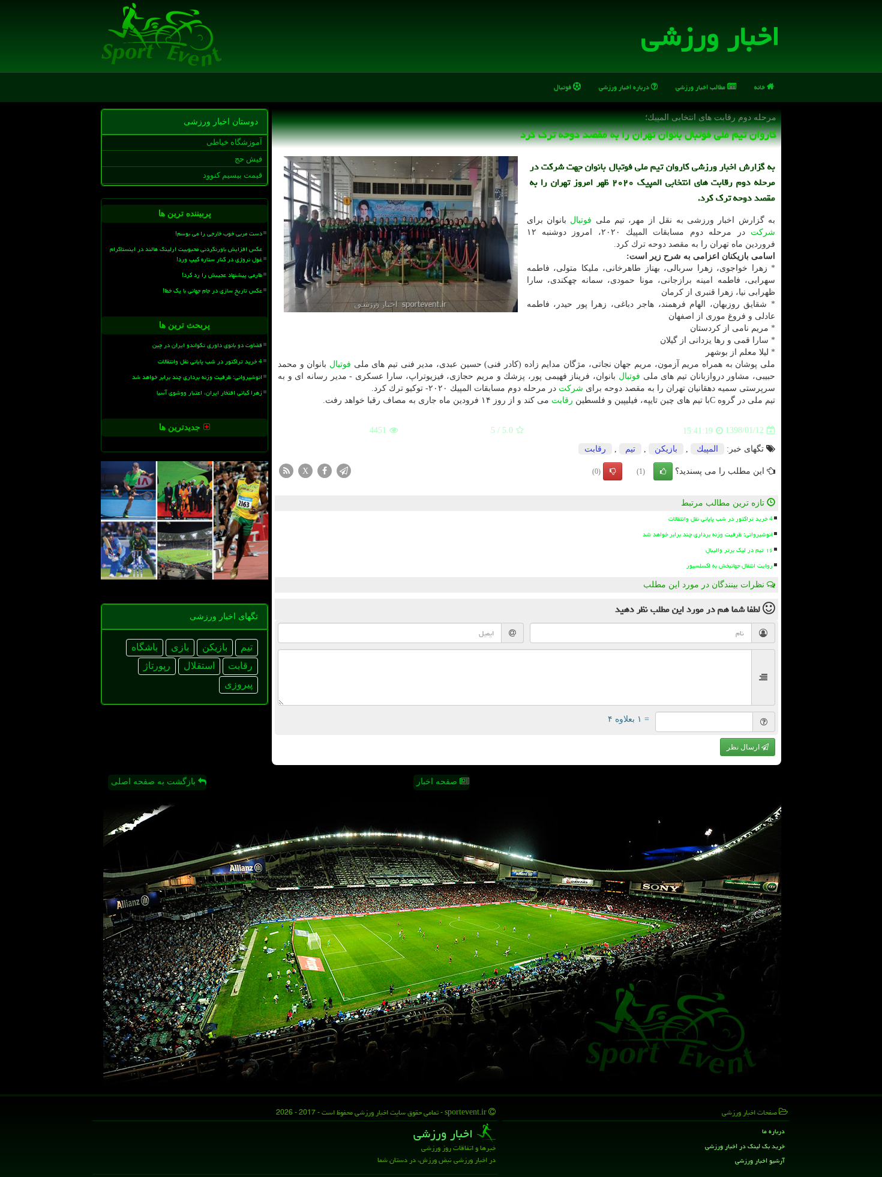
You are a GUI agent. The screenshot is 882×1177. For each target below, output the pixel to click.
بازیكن (666, 448)
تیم (630, 448)
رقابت (562, 400)
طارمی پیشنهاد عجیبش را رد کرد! (222, 275)
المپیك (707, 448)
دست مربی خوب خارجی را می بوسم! (218, 234)
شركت (763, 232)
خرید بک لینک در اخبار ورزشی (745, 1146)
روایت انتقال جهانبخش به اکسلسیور (729, 566)
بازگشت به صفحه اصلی (154, 781)
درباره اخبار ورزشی (625, 86)
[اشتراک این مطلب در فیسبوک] (324, 469)
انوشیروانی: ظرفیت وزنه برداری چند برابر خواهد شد (708, 534)
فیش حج (248, 158)
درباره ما (773, 1131)
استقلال (199, 666)
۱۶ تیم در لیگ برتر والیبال (739, 550)
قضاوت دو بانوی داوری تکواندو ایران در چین (207, 345)
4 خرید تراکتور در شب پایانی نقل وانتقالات (720, 519)
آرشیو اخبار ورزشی (760, 1160)
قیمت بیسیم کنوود (232, 175)
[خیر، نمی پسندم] (612, 471)
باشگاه (144, 647)
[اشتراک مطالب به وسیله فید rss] (286, 469)
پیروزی (238, 684)
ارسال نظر (744, 747)
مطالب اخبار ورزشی (701, 86)
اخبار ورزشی (710, 36)
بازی (180, 647)
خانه (760, 86)
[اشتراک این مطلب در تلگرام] (343, 469)
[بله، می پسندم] (663, 471)
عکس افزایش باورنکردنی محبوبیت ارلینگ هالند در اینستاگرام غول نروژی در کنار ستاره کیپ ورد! (186, 254)
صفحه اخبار (438, 781)
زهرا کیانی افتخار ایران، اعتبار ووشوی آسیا (209, 393)
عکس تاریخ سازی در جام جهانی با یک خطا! (212, 291)
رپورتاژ (156, 666)
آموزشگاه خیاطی (234, 142)
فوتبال (563, 86)
